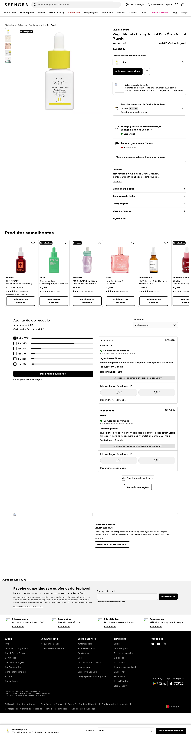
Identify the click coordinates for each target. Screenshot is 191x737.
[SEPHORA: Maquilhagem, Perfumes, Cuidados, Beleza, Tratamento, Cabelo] (16, 4)
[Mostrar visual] (8, 31)
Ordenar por (139, 319)
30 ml (24, 579)
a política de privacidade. (80, 602)
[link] (53, 374)
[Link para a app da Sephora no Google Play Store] (160, 683)
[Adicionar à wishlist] (33, 243)
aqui (40, 691)
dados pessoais (51, 602)
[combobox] (155, 325)
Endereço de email (106, 591)
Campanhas (45, 693)
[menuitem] (134, 5)
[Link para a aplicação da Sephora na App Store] (177, 683)
